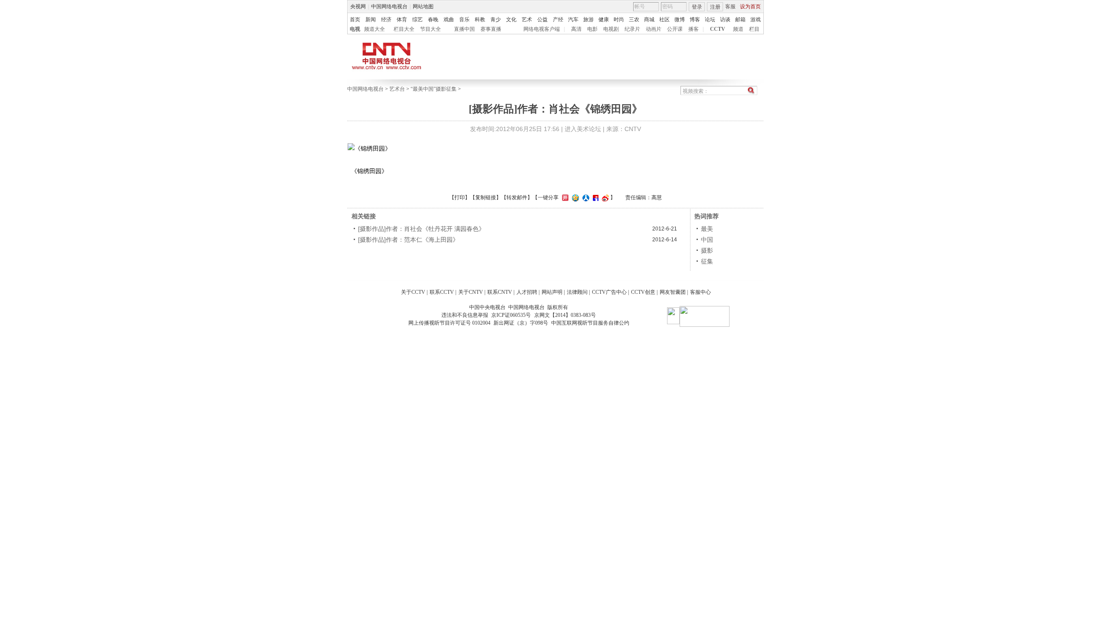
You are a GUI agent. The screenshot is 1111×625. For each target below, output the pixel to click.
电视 (355, 29)
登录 (697, 7)
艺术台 (397, 89)
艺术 (527, 19)
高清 (576, 29)
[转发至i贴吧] (594, 197)
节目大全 (430, 29)
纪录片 (632, 29)
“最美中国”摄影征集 (434, 89)
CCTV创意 (643, 292)
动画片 (653, 29)
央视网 (358, 6)
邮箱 (740, 19)
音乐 (464, 19)
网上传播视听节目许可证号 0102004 (449, 323)
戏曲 (449, 19)
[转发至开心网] (564, 197)
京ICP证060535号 (511, 315)
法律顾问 (577, 292)
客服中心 (700, 292)
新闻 (370, 19)
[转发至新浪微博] (604, 197)
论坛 (710, 19)
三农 (634, 19)
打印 (459, 197)
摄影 (707, 250)
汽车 (573, 19)
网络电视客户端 (541, 29)
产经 (558, 19)
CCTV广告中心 (609, 292)
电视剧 (611, 29)
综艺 (417, 19)
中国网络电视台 (389, 6)
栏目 (754, 29)
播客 (693, 29)
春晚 (433, 19)
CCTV (717, 29)
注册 (715, 7)
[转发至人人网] (584, 197)
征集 (707, 261)
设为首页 (750, 6)
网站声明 (552, 292)
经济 (386, 19)
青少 (495, 19)
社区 (664, 19)
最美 (707, 228)
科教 (480, 19)
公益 (542, 19)
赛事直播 (490, 29)
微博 (679, 19)
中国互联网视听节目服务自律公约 (590, 323)
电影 (592, 29)
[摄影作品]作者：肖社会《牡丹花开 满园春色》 (421, 228)
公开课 (675, 29)
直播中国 (464, 29)
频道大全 (374, 29)
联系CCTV (442, 292)
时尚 (619, 19)
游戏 (755, 19)
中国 (707, 239)
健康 (603, 19)
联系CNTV (499, 292)
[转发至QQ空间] (574, 197)
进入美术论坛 (583, 128)
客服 (730, 6)
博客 (695, 19)
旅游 (588, 19)
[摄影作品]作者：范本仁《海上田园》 (408, 239)
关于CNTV (470, 292)
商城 (649, 19)
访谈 (725, 19)
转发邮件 (516, 197)
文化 (511, 19)
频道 (738, 29)
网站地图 (423, 6)
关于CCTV (413, 292)
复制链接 (485, 197)
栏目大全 (404, 29)
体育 (402, 19)
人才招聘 (526, 292)
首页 (355, 19)
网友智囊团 (673, 292)
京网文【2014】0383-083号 (565, 315)
